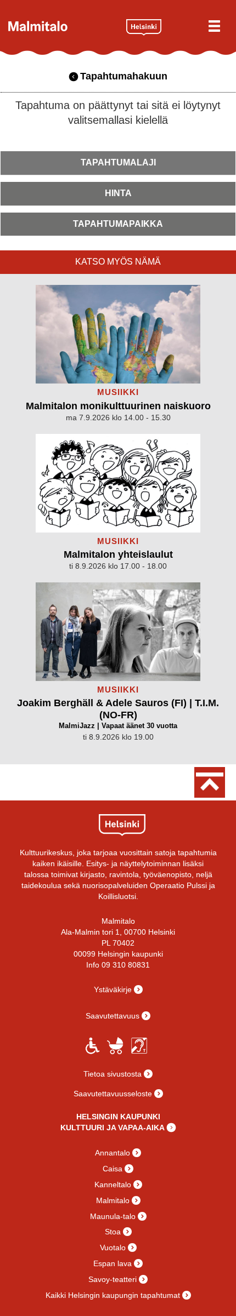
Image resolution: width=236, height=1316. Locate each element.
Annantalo (112, 1152)
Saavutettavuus (112, 1015)
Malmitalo (63, 26)
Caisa (112, 1168)
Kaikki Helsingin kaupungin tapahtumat (113, 1295)
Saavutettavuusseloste (113, 1093)
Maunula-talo (113, 1216)
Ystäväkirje (113, 989)
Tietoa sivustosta (112, 1073)
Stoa (113, 1231)
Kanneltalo (112, 1184)
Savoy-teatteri (112, 1279)
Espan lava (112, 1263)
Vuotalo (113, 1247)
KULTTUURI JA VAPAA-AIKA (112, 1127)
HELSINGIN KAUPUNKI (118, 1116)
